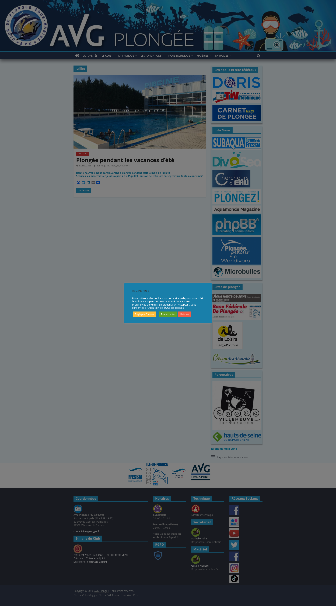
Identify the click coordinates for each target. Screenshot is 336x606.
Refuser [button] (184, 314)
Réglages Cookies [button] (144, 314)
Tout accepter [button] (168, 314)
